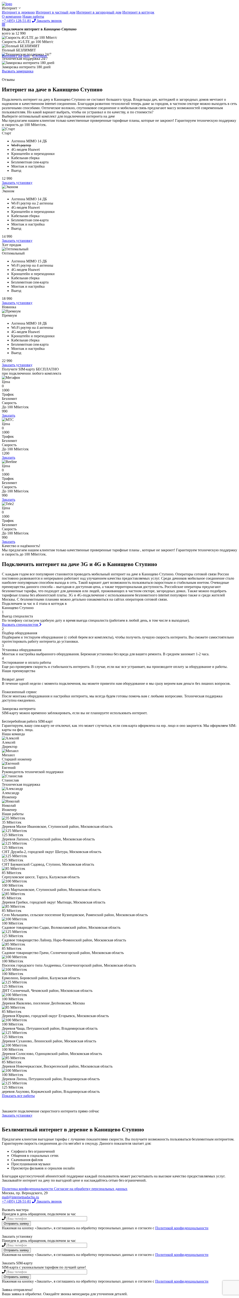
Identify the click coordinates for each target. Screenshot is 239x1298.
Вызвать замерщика (17, 71)
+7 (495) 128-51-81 (16, 21)
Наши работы (33, 16)
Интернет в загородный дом (98, 12)
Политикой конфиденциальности (181, 1228)
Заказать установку (17, 183)
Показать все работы (18, 1096)
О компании (11, 16)
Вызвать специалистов (20, 625)
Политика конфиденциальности (28, 1189)
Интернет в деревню (18, 12)
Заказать (8, 415)
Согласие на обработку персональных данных (90, 1189)
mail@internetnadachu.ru (20, 1197)
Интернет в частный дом (55, 12)
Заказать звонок (49, 21)
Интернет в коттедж (138, 12)
